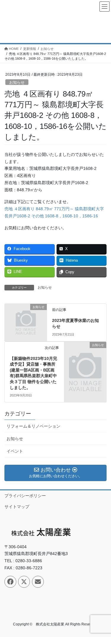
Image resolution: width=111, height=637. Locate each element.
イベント (15, 451)
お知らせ (17, 82)
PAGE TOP (102, 612)
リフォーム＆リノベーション (33, 426)
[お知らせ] (26, 316)
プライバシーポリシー (25, 495)
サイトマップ (16, 506)
